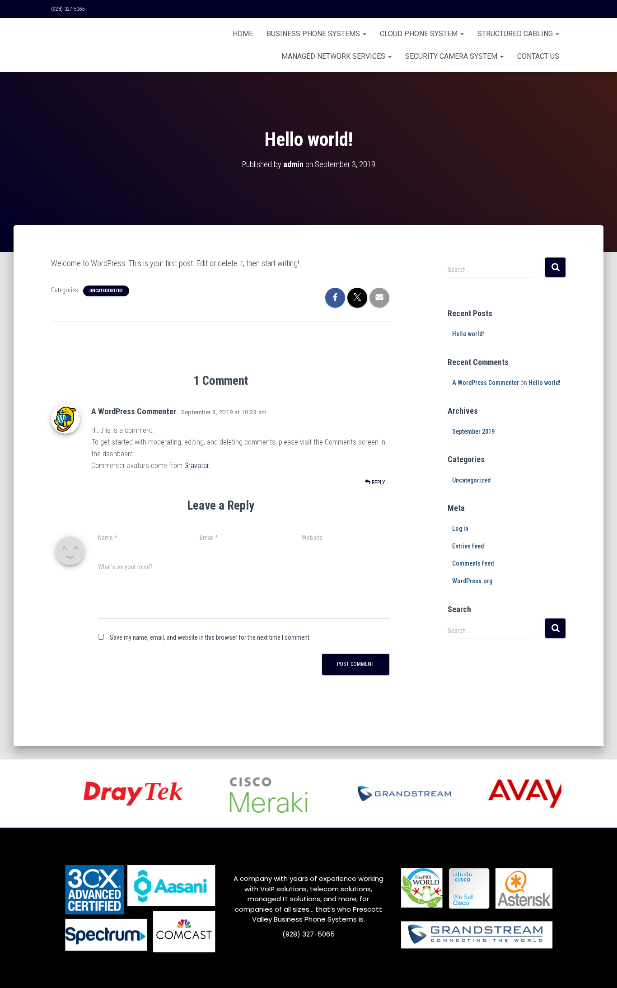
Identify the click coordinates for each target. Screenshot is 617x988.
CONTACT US (538, 56)
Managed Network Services (334, 56)
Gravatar (196, 465)
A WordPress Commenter (133, 411)
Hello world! (468, 333)
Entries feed (468, 546)
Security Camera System (452, 56)
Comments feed (473, 563)
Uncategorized (106, 290)
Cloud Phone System (419, 33)
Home (243, 33)
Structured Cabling (516, 33)
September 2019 (473, 431)
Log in (460, 528)
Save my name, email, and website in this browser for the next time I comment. (210, 637)
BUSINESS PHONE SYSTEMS (314, 33)
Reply (377, 482)
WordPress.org (472, 581)
